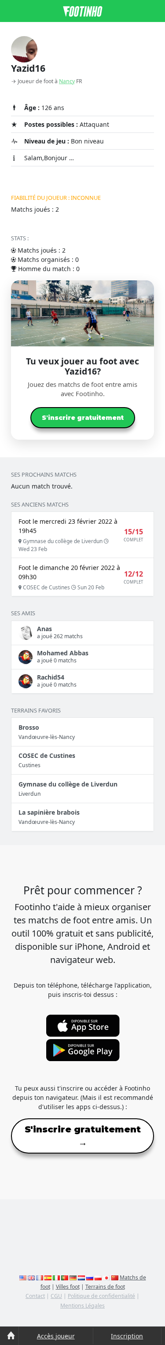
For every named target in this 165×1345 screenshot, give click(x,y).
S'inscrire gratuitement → (83, 1136)
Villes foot (68, 1286)
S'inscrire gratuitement (83, 418)
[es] (47, 1277)
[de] (73, 1277)
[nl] (81, 1277)
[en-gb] (31, 1277)
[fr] (39, 1277)
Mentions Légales (82, 1305)
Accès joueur (56, 1336)
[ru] (89, 1277)
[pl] (98, 1277)
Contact (35, 1296)
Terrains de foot (105, 1286)
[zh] (114, 1277)
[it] (56, 1277)
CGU (56, 1296)
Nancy (67, 81)
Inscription (127, 1336)
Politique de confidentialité (101, 1296)
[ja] (106, 1277)
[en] (22, 1277)
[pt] (64, 1277)
